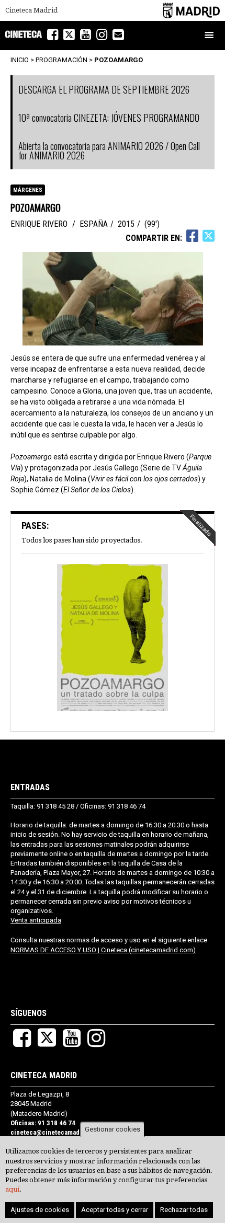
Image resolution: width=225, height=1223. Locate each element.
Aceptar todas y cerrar (114, 1210)
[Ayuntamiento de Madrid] (191, 10)
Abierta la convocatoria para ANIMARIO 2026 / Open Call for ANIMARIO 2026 (109, 150)
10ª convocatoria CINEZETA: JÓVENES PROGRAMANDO (108, 117)
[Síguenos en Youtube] (85, 34)
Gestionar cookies (112, 1129)
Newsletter (123, 35)
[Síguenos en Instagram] (101, 34)
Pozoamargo (118, 60)
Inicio (19, 60)
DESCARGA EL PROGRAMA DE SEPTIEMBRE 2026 (103, 89)
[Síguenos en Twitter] (69, 34)
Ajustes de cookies (39, 1210)
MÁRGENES (27, 190)
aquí (12, 1189)
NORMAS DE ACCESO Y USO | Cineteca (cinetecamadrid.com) (103, 950)
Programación (61, 60)
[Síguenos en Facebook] (52, 34)
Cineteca (23, 34)
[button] (112, 638)
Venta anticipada (35, 920)
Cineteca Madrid (31, 10)
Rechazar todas (184, 1210)
